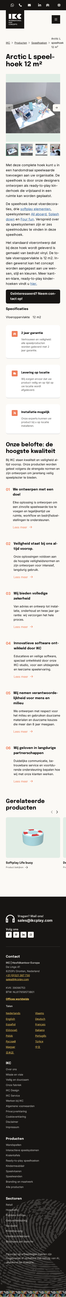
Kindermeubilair (15, 1165)
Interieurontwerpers (17, 1236)
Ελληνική (11, 1030)
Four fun (27, 219)
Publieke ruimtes (16, 1215)
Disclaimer (12, 1121)
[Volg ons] (9, 935)
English (10, 1019)
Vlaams (39, 1013)
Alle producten (14, 1186)
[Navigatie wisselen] (56, 19)
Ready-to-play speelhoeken (22, 1160)
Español (11, 1024)
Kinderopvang (14, 1230)
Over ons (11, 1069)
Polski (9, 1035)
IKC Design (12, 1090)
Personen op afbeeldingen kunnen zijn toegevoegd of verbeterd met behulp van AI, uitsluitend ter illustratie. (33, 1258)
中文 (37, 1047)
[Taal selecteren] (59, 5)
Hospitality (12, 1209)
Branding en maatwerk (19, 1181)
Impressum (12, 1127)
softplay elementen (35, 209)
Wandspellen (13, 1144)
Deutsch (40, 1019)
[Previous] (9, 107)
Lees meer (20, 527)
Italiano (40, 1030)
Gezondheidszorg (16, 1220)
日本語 (10, 1052)
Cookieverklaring (16, 1116)
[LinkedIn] (40, 5)
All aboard (39, 214)
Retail (9, 1204)
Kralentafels (13, 1155)
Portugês (40, 1035)
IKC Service (13, 1095)
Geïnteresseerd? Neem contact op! (33, 296)
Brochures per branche (19, 1241)
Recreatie (11, 1225)
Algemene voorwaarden (20, 1106)
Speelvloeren (13, 1171)
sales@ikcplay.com (29, 5)
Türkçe (39, 1041)
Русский (11, 1041)
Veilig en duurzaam (17, 1079)
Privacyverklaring (16, 1111)
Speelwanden (14, 1176)
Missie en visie (14, 1074)
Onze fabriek (13, 1084)
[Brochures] (48, 5)
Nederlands (13, 1013)
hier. (33, 284)
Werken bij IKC (14, 1100)
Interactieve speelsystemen (22, 1150)
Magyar (10, 1047)
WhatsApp (12, 5)
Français (40, 1024)
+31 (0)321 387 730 (20, 5)
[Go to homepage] (15, 19)
